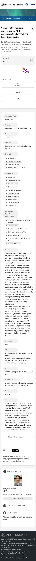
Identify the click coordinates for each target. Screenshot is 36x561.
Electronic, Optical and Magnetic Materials (19, 221)
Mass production (13, 196)
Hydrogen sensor (13, 164)
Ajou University (6, 47)
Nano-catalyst (12, 199)
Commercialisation (14, 180)
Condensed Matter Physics (16, 229)
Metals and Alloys (13, 235)
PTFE (23, 167)
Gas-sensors (12, 187)
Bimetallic (11, 158)
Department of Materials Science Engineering (15, 49)
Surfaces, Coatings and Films (17, 232)
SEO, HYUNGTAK (9, 490)
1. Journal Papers (6, 51)
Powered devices (13, 202)
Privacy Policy (5, 558)
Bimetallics (11, 177)
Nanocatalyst (12, 167)
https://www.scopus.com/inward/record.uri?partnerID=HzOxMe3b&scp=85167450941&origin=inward (18, 360)
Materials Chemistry (14, 244)
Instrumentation (13, 226)
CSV (18, 91)
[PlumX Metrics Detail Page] (25, 71)
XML (18, 99)
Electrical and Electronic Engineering (19, 239)
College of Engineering (21, 47)
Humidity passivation (14, 161)
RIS (18, 84)
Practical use (12, 205)
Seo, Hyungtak (27, 44)
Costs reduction (13, 184)
